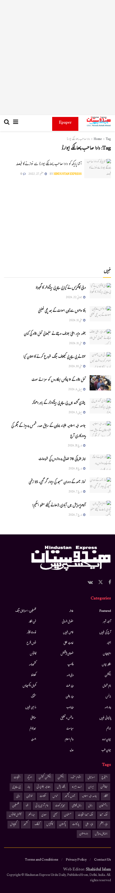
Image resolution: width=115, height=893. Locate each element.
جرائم (108, 729)
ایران (91, 787)
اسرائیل (91, 778)
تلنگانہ (105, 796)
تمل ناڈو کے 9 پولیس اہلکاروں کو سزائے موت (59, 380)
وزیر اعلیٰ (89, 825)
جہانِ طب (106, 750)
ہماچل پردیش (101, 834)
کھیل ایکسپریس (29, 686)
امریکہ (29, 778)
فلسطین (15, 806)
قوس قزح (31, 643)
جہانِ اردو (106, 740)
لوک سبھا (104, 815)
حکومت (43, 796)
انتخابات (17, 778)
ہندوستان (83, 834)
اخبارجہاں (107, 654)
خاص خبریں (68, 633)
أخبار (109, 643)
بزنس (108, 697)
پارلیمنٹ (75, 825)
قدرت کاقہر (31, 633)
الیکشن (108, 675)
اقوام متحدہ (76, 778)
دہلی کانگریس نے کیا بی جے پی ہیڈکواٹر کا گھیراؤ (61, 288)
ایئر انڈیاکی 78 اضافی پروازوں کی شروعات (62, 459)
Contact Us (102, 860)
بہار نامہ (108, 708)
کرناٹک (37, 825)
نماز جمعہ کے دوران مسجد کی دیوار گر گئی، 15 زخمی (57, 482)
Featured (105, 611)
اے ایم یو (77, 787)
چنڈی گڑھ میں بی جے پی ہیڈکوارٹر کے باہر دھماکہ (59, 403)
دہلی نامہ (70, 675)
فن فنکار (32, 622)
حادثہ (71, 611)
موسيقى (33, 718)
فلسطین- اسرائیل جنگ (25, 611)
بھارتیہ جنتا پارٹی (43, 787)
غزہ (27, 806)
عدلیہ (72, 750)
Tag (108, 139)
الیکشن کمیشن (45, 778)
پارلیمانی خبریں (105, 718)
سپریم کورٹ (60, 806)
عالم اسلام (69, 740)
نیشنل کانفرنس (15, 815)
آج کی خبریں (105, 633)
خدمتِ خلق (69, 643)
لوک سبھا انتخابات (85, 815)
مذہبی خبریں (30, 708)
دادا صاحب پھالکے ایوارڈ (78, 139)
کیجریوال (13, 825)
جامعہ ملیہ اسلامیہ (89, 796)
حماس (55, 796)
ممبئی (55, 815)
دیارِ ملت (70, 686)
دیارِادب (70, 708)
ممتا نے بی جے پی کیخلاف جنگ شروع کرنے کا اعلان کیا (55, 357)
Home (98, 139)
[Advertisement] (57, 57)
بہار (28, 787)
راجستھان (103, 806)
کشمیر (26, 825)
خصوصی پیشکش (67, 654)
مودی (44, 815)
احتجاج (105, 778)
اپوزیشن (104, 787)
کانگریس (50, 825)
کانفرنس (33, 654)
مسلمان (67, 815)
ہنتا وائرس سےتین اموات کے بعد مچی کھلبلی (62, 311)
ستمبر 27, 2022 (36, 174)
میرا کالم (33, 729)
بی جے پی (16, 787)
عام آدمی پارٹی (41, 806)
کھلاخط (33, 675)
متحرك (33, 697)
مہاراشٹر (31, 815)
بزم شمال (107, 686)
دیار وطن (70, 697)
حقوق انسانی (68, 622)
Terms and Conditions (41, 860)
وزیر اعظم (104, 825)
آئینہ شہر (107, 622)
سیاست (70, 729)
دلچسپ (70, 665)
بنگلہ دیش (61, 787)
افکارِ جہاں (106, 665)
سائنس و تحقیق (67, 718)
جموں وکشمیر (70, 796)
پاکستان (62, 825)
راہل (90, 806)
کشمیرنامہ (32, 665)
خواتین (29, 796)
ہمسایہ (33, 740)
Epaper (65, 123)
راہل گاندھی (77, 806)
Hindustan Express (68, 174)
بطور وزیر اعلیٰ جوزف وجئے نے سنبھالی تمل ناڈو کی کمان (55, 334)
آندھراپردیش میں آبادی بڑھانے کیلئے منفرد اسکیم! (59, 506)
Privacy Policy (76, 860)
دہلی (18, 796)
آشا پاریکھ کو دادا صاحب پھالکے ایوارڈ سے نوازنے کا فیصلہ (49, 164)
